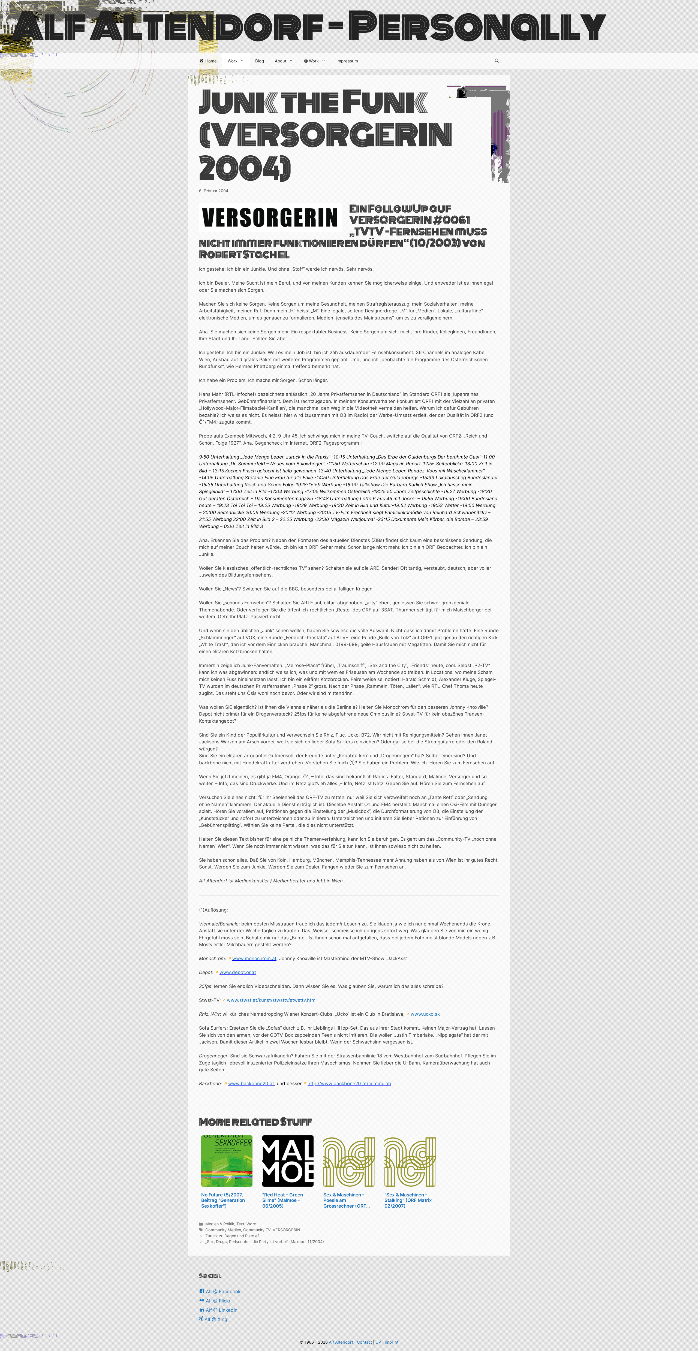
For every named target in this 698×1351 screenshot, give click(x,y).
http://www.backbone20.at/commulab (349, 1083)
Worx (232, 61)
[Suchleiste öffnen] (496, 61)
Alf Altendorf (341, 1342)
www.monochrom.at (254, 958)
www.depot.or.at (237, 972)
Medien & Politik (219, 1224)
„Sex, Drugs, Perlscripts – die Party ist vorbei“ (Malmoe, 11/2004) (264, 1241)
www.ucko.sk (425, 1014)
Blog (259, 61)
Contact (364, 1342)
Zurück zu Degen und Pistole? (232, 1236)
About (280, 61)
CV (378, 1342)
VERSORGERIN (286, 1230)
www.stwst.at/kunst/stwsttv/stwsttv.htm (271, 1000)
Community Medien (223, 1230)
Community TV (256, 1230)
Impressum (347, 61)
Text (240, 1224)
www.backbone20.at (251, 1083)
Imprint (391, 1342)
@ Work (311, 61)
